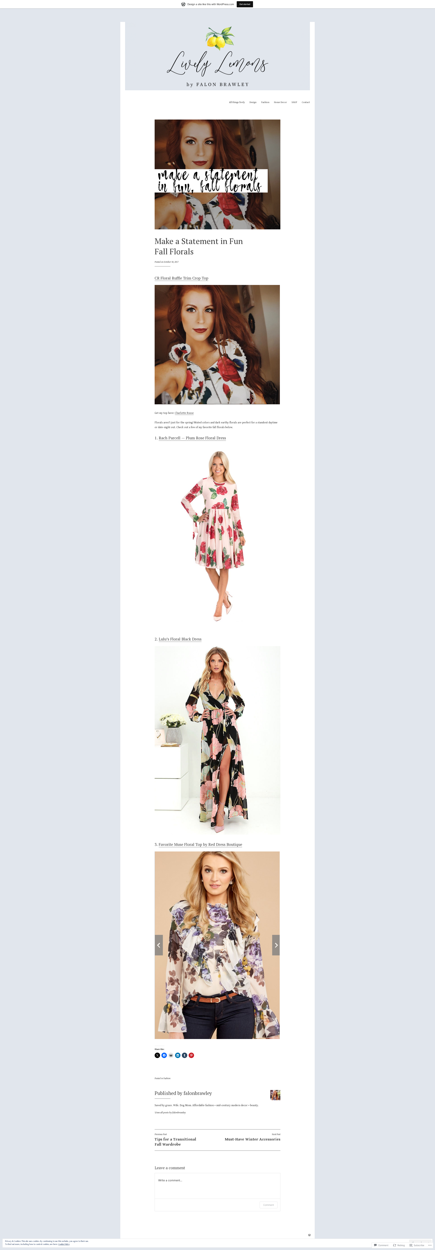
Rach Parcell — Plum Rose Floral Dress (192, 438)
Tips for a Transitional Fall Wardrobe (175, 1140)
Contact (306, 102)
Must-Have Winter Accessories (252, 1137)
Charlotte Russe (184, 413)
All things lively (237, 102)
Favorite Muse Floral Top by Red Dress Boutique (200, 844)
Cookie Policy (64, 1244)
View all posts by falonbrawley (170, 1112)
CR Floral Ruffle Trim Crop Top (181, 278)
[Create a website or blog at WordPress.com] (309, 1235)
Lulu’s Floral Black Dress (180, 639)
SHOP (294, 102)
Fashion (265, 102)
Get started (244, 4)
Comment (268, 1204)
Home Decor (280, 102)
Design (252, 102)
